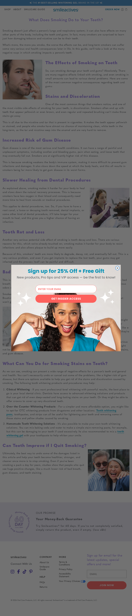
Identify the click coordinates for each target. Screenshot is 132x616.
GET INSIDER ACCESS (66, 299)
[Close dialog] (117, 268)
